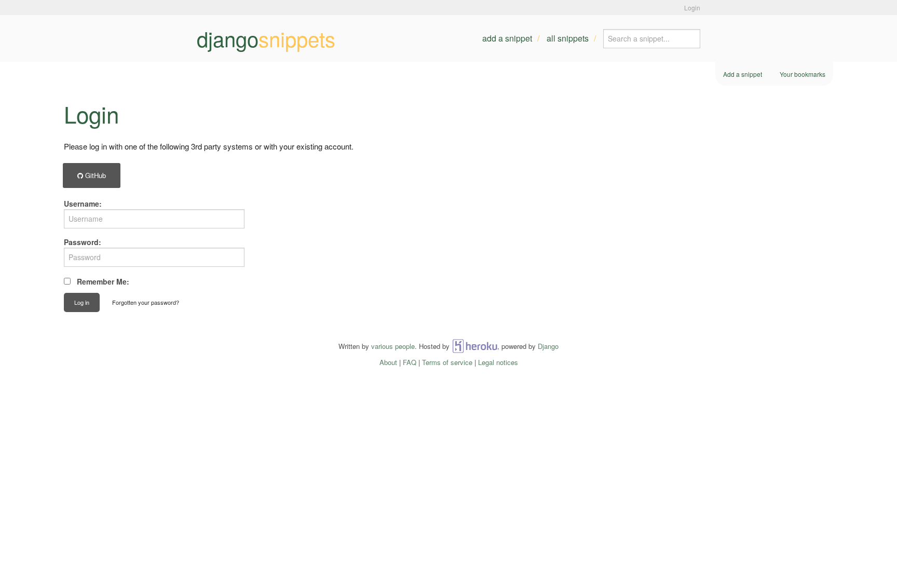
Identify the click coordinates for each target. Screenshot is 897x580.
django (266, 38)
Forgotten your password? (145, 302)
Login (692, 7)
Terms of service (447, 362)
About (388, 362)
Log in (81, 302)
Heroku (474, 346)
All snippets (568, 38)
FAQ (409, 362)
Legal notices (498, 362)
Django (548, 346)
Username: (83, 203)
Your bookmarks (802, 74)
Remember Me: (103, 281)
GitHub (94, 175)
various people (393, 346)
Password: (82, 242)
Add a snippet (507, 38)
